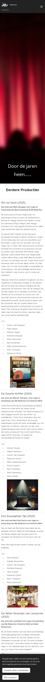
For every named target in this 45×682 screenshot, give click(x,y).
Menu (41, 6)
